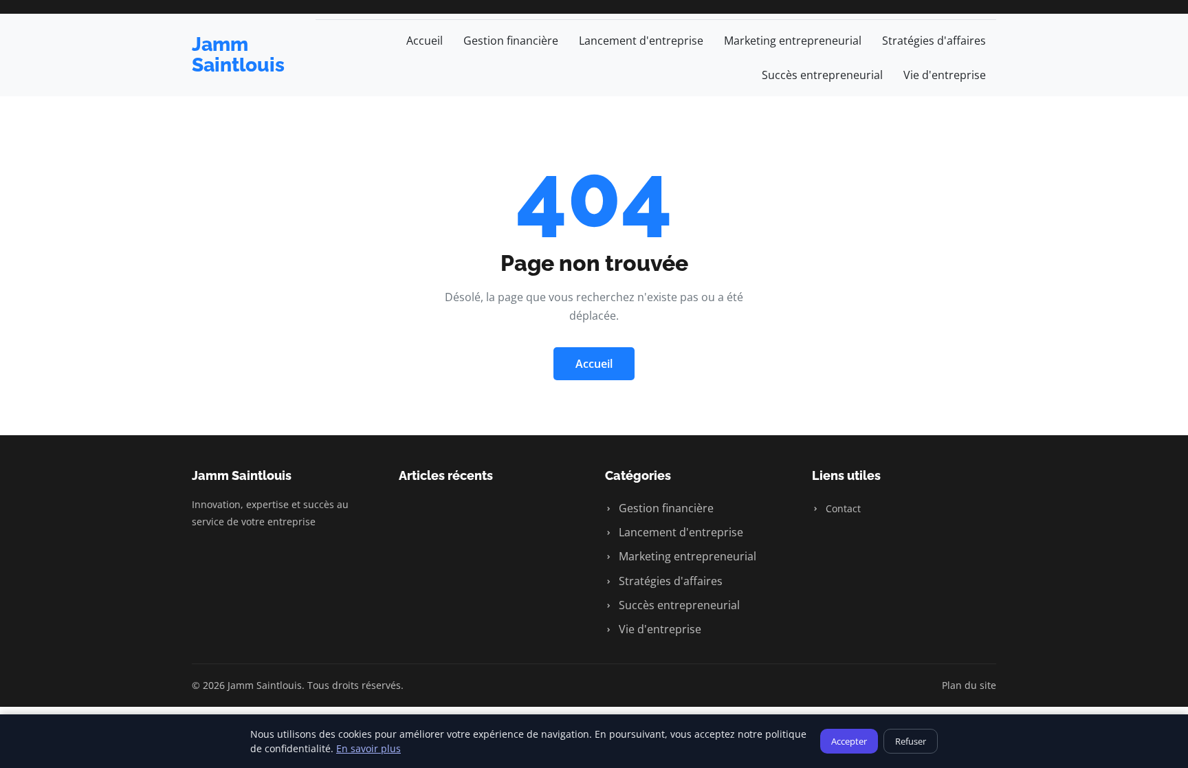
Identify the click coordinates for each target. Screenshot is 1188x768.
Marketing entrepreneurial (792, 40)
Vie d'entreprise (944, 75)
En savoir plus (368, 748)
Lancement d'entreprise (641, 40)
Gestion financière (510, 40)
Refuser (910, 741)
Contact (842, 508)
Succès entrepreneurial (822, 75)
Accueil (424, 40)
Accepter (849, 741)
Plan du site (969, 685)
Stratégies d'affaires (934, 40)
